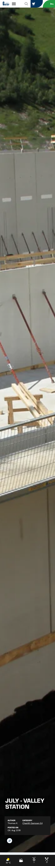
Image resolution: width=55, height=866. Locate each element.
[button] (26, 4)
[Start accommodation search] (49, 4)
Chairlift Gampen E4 (32, 823)
